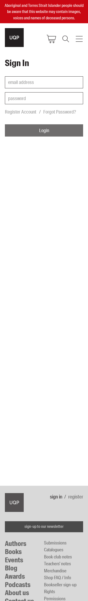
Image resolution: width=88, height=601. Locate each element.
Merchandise (55, 571)
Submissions (55, 543)
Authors (15, 543)
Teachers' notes (57, 564)
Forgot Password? (59, 112)
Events (14, 560)
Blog (11, 568)
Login (44, 130)
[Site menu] (79, 39)
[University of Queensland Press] (14, 37)
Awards (15, 576)
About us (17, 592)
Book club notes (58, 557)
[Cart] (51, 39)
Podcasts (18, 584)
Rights (49, 592)
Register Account (20, 112)
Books (13, 551)
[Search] (65, 39)
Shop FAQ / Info (57, 578)
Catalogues (53, 550)
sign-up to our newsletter (44, 526)
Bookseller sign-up (60, 585)
